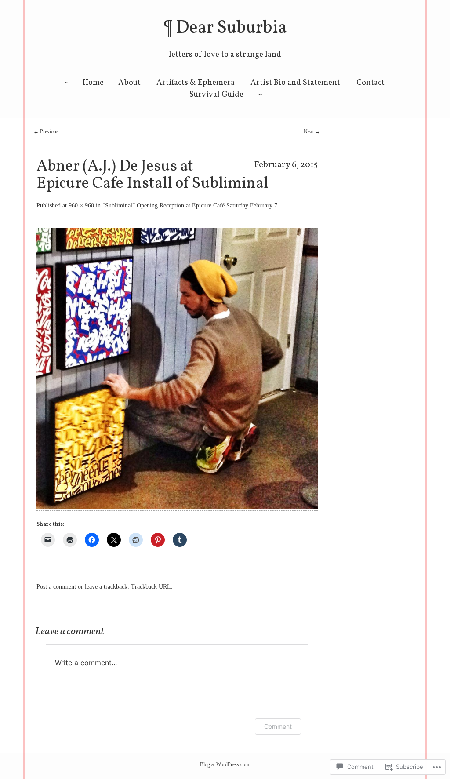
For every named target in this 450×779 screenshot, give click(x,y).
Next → (312, 131)
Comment (278, 726)
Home (93, 82)
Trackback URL (151, 586)
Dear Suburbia (231, 28)
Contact (370, 82)
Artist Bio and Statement (295, 82)
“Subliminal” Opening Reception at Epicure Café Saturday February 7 (189, 205)
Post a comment (56, 586)
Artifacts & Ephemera (195, 82)
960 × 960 (81, 205)
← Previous (45, 131)
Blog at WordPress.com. (225, 764)
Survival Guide (216, 94)
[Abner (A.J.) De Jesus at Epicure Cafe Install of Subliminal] (177, 507)
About (129, 82)
